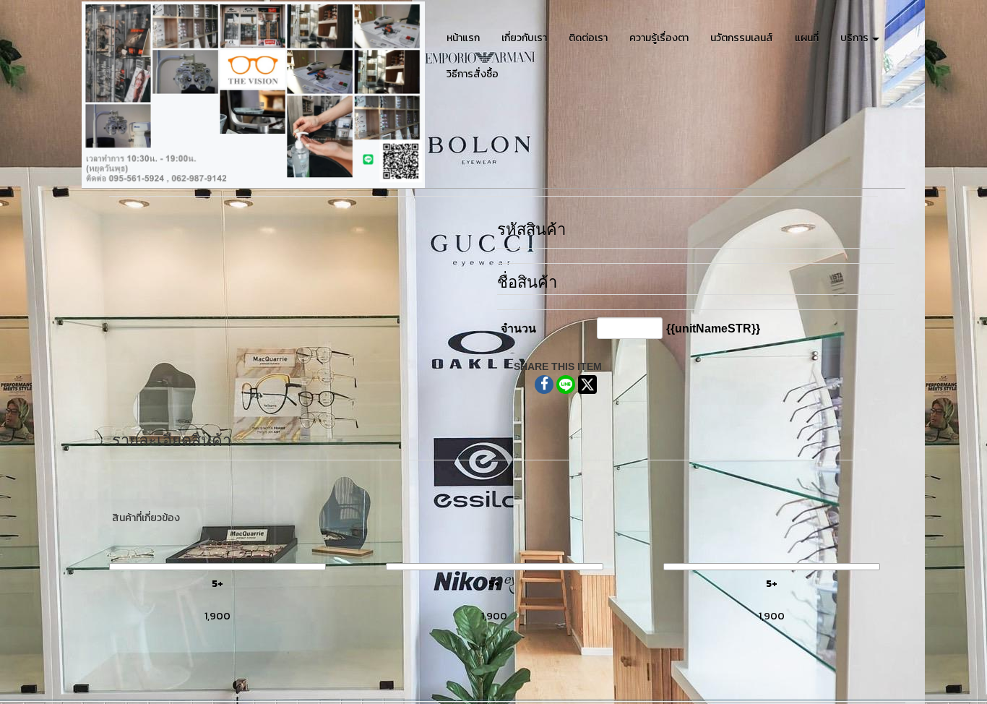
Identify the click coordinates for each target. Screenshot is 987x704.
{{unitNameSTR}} (713, 328)
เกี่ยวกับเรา (524, 38)
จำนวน (518, 328)
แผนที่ (807, 38)
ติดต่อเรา (588, 38)
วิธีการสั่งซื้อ (473, 74)
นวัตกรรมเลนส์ (741, 38)
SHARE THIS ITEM (558, 366)
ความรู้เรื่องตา (659, 38)
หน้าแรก (463, 38)
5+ (217, 583)
